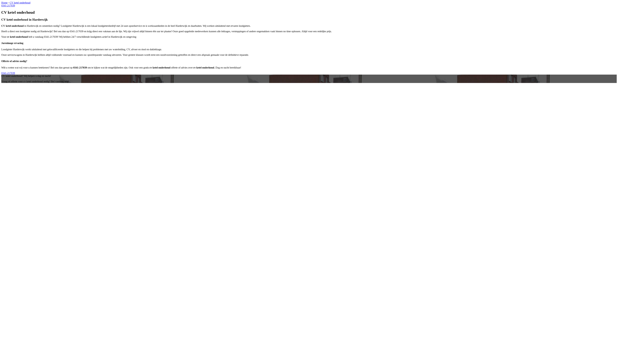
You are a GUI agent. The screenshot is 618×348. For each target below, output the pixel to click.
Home (4, 2)
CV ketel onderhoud (20, 2)
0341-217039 (8, 5)
